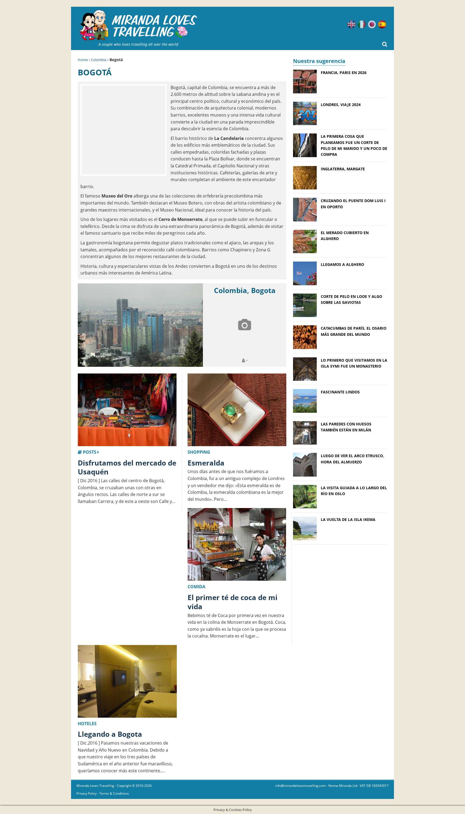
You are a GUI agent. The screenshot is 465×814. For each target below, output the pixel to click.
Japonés (372, 24)
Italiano (361, 24)
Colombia (98, 59)
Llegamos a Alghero (342, 264)
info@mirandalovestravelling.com (300, 785)
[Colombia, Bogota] (140, 325)
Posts (89, 452)
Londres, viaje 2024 (341, 104)
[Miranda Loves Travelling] (138, 25)
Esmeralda (206, 463)
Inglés (351, 24)
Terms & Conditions (114, 793)
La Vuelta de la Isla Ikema (348, 519)
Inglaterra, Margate (343, 168)
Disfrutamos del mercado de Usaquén (127, 467)
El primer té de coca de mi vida (232, 602)
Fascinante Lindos (340, 391)
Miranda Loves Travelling (95, 785)
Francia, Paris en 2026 (344, 72)
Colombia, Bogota (245, 290)
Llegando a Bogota (110, 734)
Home (83, 59)
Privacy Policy (86, 793)
